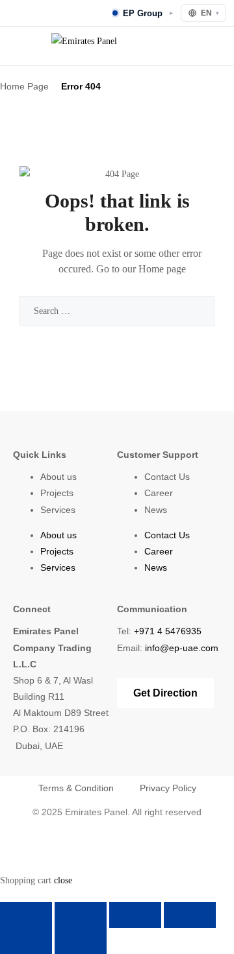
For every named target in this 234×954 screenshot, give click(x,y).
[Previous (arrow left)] (26, 941)
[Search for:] (117, 311)
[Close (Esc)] (190, 915)
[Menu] (17, 45)
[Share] (135, 915)
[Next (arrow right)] (81, 941)
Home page (162, 268)
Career (158, 493)
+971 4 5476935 (168, 631)
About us (58, 476)
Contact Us (167, 476)
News (155, 510)
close (63, 880)
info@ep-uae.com (181, 648)
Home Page (24, 86)
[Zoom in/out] (26, 915)
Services (57, 510)
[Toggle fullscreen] (81, 915)
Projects (56, 493)
